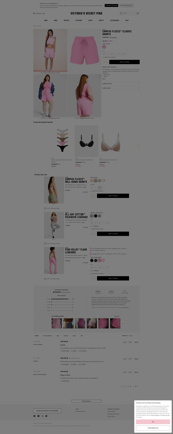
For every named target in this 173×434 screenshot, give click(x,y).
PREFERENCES (153, 428)
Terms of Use (165, 415)
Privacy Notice (155, 415)
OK (153, 422)
